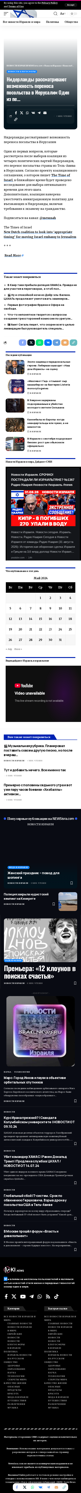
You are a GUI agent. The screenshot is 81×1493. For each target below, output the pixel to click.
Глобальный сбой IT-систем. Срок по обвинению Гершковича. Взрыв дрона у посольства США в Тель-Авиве (35, 1200)
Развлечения (13, 960)
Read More (13, 255)
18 (70, 619)
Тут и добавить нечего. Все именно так (35, 770)
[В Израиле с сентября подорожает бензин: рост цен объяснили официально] (15, 444)
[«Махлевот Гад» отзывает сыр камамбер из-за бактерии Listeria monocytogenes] (15, 386)
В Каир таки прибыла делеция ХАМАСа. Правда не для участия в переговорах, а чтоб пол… (40, 287)
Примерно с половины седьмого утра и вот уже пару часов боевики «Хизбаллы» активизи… (38, 789)
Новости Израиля (14, 760)
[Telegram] (31, 1296)
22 (40, 629)
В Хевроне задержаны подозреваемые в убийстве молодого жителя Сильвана (45, 403)
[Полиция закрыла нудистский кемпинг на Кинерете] (67, 901)
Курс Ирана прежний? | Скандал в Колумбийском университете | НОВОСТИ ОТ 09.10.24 (39, 1122)
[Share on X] (21, 113)
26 (10, 640)
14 (30, 619)
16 (50, 619)
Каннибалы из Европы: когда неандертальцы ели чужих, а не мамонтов (47, 423)
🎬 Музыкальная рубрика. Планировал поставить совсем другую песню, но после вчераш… (38, 750)
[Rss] (48, 1296)
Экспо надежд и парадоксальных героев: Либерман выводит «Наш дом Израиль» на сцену (48, 365)
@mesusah (48, 218)
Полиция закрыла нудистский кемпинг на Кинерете (26, 896)
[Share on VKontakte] (33, 113)
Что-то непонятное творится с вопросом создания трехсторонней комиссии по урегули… (38, 316)
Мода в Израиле (18, 867)
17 (60, 619)
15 (40, 619)
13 (20, 619)
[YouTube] (23, 1296)
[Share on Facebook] (15, 113)
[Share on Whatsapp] (27, 113)
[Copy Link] (15, 119)
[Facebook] (6, 1296)
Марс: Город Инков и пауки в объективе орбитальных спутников (35, 1080)
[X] (14, 1296)
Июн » (18, 649)
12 (10, 619)
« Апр (9, 649)
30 (50, 640)
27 (20, 640)
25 (70, 629)
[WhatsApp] (40, 1296)
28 (30, 640)
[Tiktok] (56, 1296)
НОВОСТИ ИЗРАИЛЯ (40, 824)
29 (40, 640)
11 (70, 608)
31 (60, 640)
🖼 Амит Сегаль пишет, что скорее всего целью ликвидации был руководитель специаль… (39, 326)
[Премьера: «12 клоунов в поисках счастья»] (40, 940)
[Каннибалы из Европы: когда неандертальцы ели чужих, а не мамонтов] (15, 425)
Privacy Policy (50, 3)
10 (60, 608)
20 (20, 629)
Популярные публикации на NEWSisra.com (40, 818)
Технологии (22, 1072)
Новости (9, 1111)
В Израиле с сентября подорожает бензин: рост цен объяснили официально (49, 442)
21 (30, 629)
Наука (7, 1072)
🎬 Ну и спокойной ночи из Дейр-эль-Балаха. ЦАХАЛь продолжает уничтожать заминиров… (37, 297)
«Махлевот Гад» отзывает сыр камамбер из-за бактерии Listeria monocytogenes (48, 384)
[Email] (45, 113)
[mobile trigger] (7, 14)
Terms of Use (16, 6)
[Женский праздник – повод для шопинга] (40, 859)
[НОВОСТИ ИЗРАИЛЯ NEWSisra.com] (23, 14)
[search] (55, 14)
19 (10, 629)
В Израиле (35, 374)
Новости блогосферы (22, 71)
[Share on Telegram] (39, 113)
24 (60, 629)
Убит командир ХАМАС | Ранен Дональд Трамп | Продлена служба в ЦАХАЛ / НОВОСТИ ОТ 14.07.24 (35, 1161)
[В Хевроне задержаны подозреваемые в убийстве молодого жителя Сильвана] (15, 405)
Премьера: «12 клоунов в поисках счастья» (40, 972)
